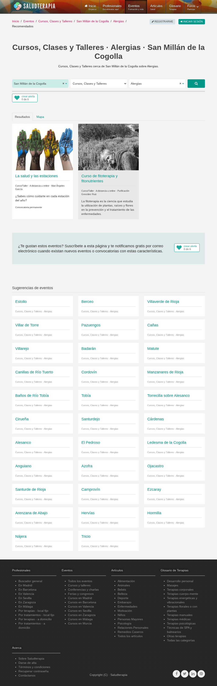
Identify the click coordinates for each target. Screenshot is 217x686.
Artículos (156, 7)
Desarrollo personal (180, 581)
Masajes (172, 585)
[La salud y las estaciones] (42, 146)
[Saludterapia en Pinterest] (201, 674)
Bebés (122, 589)
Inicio (15, 21)
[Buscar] (196, 83)
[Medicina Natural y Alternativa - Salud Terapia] (34, 6)
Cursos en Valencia (81, 606)
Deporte (123, 598)
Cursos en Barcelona (82, 602)
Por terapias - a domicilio (35, 619)
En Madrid (25, 585)
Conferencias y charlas (83, 589)
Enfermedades (127, 606)
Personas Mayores (130, 619)
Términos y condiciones (34, 667)
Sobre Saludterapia (31, 658)
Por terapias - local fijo (33, 610)
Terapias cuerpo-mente (182, 593)
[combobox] (40, 83)
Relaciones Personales (133, 627)
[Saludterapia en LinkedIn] (193, 674)
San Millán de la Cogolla (93, 21)
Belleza (122, 593)
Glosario (175, 7)
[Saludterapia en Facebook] (176, 674)
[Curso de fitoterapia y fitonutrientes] (108, 146)
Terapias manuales (179, 615)
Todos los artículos (130, 636)
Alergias (118, 21)
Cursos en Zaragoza (82, 615)
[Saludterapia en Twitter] (184, 674)
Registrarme (163, 21)
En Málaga (25, 606)
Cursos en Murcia (80, 623)
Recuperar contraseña (33, 671)
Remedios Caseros (130, 632)
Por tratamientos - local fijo (36, 615)
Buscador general (30, 581)
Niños (121, 615)
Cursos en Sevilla (79, 610)
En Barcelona (27, 589)
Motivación (125, 610)
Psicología (124, 623)
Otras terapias (176, 636)
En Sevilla (25, 598)
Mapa (40, 116)
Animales (124, 585)
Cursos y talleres (79, 585)
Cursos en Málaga (80, 619)
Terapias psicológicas (181, 623)
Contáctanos (26, 675)
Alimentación (126, 581)
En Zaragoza (27, 602)
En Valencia (26, 593)
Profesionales (112, 7)
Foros (191, 7)
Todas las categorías (181, 640)
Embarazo (124, 602)
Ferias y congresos (81, 593)
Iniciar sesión (193, 21)
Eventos (136, 7)
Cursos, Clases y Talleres (55, 21)
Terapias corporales (180, 589)
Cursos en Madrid (80, 598)
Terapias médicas (179, 619)
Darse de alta (27, 662)
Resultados (22, 116)
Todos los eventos (80, 581)
